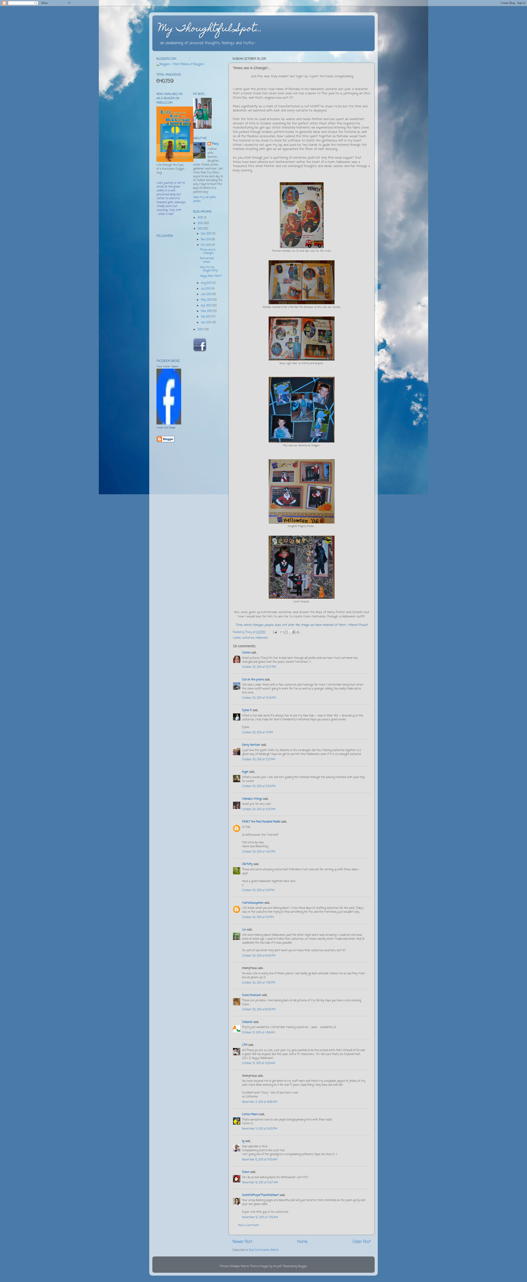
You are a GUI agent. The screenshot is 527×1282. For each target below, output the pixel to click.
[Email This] (282, 632)
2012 (201, 223)
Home (302, 1242)
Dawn (246, 1172)
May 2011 (207, 300)
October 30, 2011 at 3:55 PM (258, 809)
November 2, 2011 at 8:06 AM (259, 1102)
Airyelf (277, 1266)
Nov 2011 (206, 239)
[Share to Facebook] (294, 632)
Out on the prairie (253, 680)
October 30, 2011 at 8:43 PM (258, 1009)
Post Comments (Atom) (263, 1250)
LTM (244, 1045)
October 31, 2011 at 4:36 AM (258, 1033)
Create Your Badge (165, 427)
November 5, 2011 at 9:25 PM (259, 1129)
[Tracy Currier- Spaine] (168, 424)
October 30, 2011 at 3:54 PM (258, 786)
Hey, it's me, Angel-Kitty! (209, 269)
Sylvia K (247, 710)
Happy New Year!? (211, 276)
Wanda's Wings (252, 799)
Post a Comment (248, 1225)
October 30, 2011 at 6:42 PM (258, 956)
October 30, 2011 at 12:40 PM (259, 698)
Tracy (215, 144)
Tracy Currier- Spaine (167, 366)
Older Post (361, 1242)
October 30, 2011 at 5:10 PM (258, 890)
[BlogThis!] (286, 632)
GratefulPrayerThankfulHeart (260, 1195)
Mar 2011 (206, 311)
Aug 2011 (206, 283)
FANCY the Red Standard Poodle (261, 822)
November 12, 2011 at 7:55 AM (260, 1217)
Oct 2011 (206, 245)
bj (243, 1141)
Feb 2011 (206, 317)
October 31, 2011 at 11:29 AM (258, 1063)
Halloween (261, 638)
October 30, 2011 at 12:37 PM (259, 667)
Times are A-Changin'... (208, 251)
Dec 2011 (206, 234)
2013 (201, 218)
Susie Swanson (251, 995)
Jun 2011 (206, 294)
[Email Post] (275, 632)
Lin (244, 930)
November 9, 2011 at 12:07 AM (260, 1182)
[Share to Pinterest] (298, 632)
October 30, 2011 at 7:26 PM (258, 983)
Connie (246, 653)
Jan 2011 (206, 322)
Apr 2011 (206, 306)
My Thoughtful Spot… (210, 29)
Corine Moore (250, 1114)
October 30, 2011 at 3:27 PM (258, 759)
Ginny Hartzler (251, 745)
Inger (245, 772)
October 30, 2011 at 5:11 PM (258, 917)
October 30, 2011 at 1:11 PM (257, 732)
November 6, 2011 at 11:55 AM (259, 1160)
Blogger (302, 1266)
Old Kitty (247, 864)
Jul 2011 (206, 289)
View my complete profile (204, 199)
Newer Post (242, 1242)
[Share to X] (290, 632)
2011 (200, 229)
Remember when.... (207, 260)
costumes (248, 638)
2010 (201, 329)
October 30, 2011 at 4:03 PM (258, 852)
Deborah (247, 1022)
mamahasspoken (253, 903)
